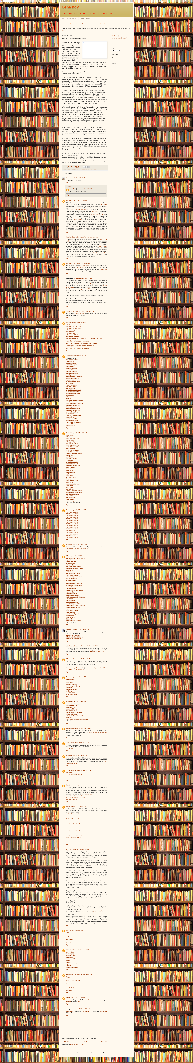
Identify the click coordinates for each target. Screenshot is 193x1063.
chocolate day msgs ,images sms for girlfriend (80, 345)
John (67, 556)
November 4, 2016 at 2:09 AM (81, 659)
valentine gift (70, 332)
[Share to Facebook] (88, 167)
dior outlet (104, 204)
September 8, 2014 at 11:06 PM (81, 264)
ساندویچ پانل (69, 850)
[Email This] (83, 167)
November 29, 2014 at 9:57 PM (83, 278)
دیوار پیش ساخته (70, 987)
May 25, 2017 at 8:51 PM (79, 702)
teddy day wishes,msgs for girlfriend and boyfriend (81, 343)
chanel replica (79, 268)
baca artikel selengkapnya (74, 774)
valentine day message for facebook (77, 325)
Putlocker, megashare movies (75, 668)
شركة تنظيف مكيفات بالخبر (73, 831)
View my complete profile (120, 38)
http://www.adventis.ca (73, 646)
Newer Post (66, 1042)
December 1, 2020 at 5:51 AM (77, 930)
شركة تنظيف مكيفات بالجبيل (73, 819)
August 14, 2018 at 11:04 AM (82, 770)
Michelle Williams (80, 169)
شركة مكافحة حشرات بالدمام (73, 837)
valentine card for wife (73, 337)
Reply (67, 183)
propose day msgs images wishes (76, 347)
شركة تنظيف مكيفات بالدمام (73, 814)
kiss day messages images (74, 340)
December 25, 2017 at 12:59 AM (81, 728)
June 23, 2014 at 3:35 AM (79, 201)
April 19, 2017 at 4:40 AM (79, 677)
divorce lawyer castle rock (98, 732)
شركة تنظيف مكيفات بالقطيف (73, 824)
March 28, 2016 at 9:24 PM (79, 356)
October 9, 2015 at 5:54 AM (86, 311)
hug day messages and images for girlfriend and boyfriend (84, 338)
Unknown (69, 201)
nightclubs (89, 169)
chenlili (68, 356)
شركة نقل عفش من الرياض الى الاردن (75, 796)
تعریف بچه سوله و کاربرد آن (73, 980)
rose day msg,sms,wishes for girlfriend (77, 348)
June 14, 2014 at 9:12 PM (85, 189)
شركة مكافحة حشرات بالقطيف (74, 836)
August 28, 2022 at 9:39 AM (82, 1009)
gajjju (67, 323)
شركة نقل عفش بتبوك (71, 799)
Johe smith (69, 659)
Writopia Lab (83, 23)
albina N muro (70, 743)
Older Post (104, 1042)
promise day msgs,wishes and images (77, 342)
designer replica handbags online (87, 284)
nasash (68, 998)
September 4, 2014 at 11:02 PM (89, 237)
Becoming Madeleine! (72, 18)
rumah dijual (79, 314)
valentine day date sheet (73, 327)
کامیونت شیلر (69, 939)
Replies (70, 186)
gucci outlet (95, 211)
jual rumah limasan (72, 311)
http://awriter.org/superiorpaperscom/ (77, 549)
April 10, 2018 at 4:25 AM (82, 743)
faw (67, 930)
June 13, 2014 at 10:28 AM (77, 178)
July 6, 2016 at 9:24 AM (76, 556)
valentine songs (71, 330)
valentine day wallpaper (73, 328)
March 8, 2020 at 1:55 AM (78, 806)
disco (73, 169)
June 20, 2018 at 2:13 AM (79, 756)
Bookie (68, 178)
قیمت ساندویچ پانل (70, 977)
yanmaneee (69, 950)
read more (69, 773)
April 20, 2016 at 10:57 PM (80, 433)
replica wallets (102, 246)
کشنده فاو (68, 943)
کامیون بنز (68, 936)
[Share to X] (86, 167)
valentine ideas (70, 333)
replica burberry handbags (78, 210)
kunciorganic (70, 770)
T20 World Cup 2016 (72, 512)
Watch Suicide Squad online (93, 668)
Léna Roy (70, 7)
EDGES (82, 18)
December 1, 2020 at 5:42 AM (80, 850)
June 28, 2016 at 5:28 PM (79, 545)
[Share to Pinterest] (89, 167)
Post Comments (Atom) (77, 1045)
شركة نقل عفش (88, 794)
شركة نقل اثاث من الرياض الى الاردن (75, 797)
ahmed (68, 785)
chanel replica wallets (72, 237)
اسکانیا (67, 932)
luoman (100, 1053)
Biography (88, 18)
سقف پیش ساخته (70, 984)
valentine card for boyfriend (74, 335)
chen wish (69, 630)
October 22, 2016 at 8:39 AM (81, 630)
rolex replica (78, 220)
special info (69, 749)
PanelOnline (69, 975)
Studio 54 (95, 169)
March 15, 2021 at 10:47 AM (81, 950)
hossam (68, 806)
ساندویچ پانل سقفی (98, 911)
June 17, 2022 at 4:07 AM (77, 998)
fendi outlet (85, 266)
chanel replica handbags (100, 253)
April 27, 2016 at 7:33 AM (79, 510)
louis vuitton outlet (97, 215)
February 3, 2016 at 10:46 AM (77, 323)
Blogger (113, 1053)
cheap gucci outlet (84, 289)
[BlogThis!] (85, 167)
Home (62, 18)
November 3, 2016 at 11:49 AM (89, 646)
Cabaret (69, 169)
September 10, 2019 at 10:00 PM (79, 785)
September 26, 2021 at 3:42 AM (83, 975)
